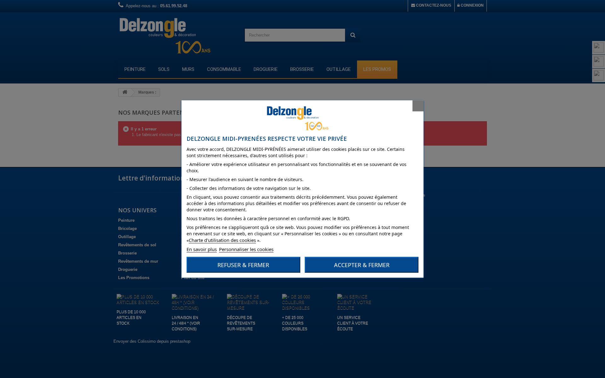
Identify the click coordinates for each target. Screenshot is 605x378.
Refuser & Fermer (243, 265)
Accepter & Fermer (361, 265)
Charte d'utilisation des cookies (222, 240)
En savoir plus (202, 249)
